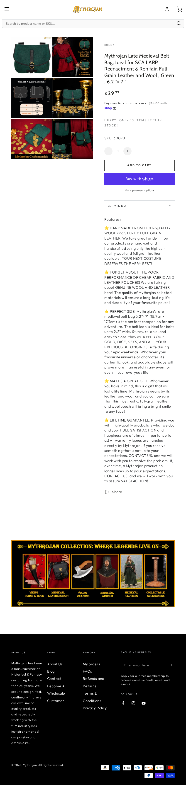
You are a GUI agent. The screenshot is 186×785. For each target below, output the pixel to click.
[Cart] (179, 9)
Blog (51, 671)
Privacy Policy (95, 708)
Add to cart (139, 165)
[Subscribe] (172, 665)
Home (108, 45)
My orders (91, 664)
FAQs (87, 671)
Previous (8, 571)
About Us (55, 664)
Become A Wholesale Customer (56, 693)
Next (178, 571)
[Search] (179, 23)
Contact (54, 678)
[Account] (166, 9)
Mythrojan (30, 765)
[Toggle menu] (6, 9)
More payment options (139, 190)
